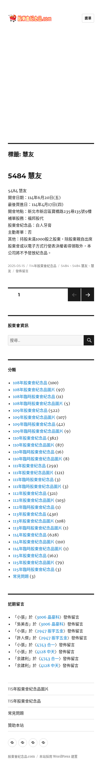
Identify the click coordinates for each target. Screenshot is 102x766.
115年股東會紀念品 (30, 555)
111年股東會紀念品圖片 (33, 472)
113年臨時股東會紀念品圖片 (37, 527)
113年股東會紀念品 (29, 514)
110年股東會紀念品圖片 (33, 445)
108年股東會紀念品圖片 (34, 389)
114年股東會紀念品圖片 (33, 541)
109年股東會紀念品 (30, 410)
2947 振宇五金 (50, 630)
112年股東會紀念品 (30, 493)
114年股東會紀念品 (42, 266)
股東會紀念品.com (21, 756)
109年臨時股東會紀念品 (34, 424)
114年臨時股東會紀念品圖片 (37, 548)
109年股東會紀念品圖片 (34, 417)
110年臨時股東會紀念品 (33, 451)
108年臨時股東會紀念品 (34, 396)
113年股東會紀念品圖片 (33, 521)
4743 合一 (46, 644)
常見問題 (21, 576)
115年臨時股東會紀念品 (33, 569)
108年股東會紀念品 (30, 382)
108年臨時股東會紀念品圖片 (38, 403)
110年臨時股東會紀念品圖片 (37, 458)
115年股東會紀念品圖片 (33, 562)
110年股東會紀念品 (30, 438)
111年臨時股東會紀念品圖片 (37, 486)
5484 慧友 (25, 176)
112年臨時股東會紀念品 (33, 507)
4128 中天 (46, 651)
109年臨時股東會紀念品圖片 (38, 431)
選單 (88, 18)
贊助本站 (16, 725)
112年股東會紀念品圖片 (33, 500)
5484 (65, 266)
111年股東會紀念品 (29, 465)
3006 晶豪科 (48, 617)
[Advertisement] (51, 90)
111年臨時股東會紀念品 (33, 479)
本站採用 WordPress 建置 (58, 756)
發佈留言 (22, 271)
